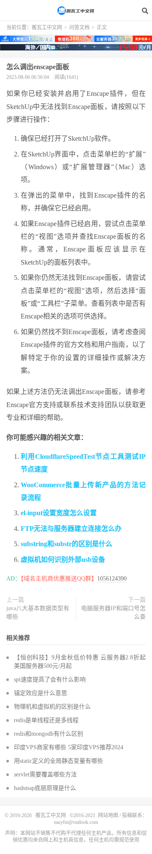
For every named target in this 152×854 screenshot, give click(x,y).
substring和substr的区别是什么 (66, 543)
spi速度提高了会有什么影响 (50, 679)
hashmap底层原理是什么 (45, 788)
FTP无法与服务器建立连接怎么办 (71, 528)
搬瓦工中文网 (76, 10)
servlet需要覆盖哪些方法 (45, 774)
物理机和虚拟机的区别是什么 (52, 706)
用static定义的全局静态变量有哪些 (58, 761)
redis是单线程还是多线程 (46, 720)
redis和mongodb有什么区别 (48, 734)
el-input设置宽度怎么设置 (59, 512)
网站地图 (108, 815)
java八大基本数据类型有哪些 (37, 612)
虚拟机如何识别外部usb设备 (63, 559)
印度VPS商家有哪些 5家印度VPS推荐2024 (68, 747)
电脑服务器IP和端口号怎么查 (113, 612)
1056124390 (112, 578)
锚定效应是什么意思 (40, 693)
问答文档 (79, 28)
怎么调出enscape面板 (37, 66)
